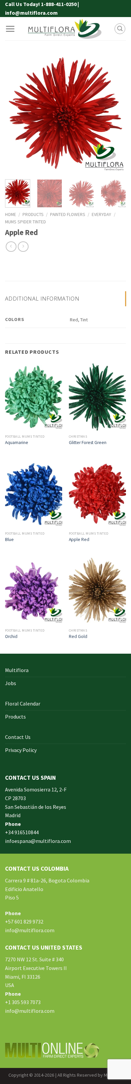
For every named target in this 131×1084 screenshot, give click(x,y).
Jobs (10, 683)
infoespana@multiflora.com (38, 841)
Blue (9, 539)
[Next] (115, 114)
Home (10, 214)
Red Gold (78, 636)
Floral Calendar (22, 703)
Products (33, 214)
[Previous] (16, 114)
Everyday (101, 214)
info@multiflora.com (29, 930)
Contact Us (18, 737)
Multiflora (17, 670)
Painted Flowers (67, 214)
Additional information (42, 298)
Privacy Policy (21, 750)
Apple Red (79, 539)
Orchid (11, 636)
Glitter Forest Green (87, 442)
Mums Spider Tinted (25, 222)
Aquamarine (16, 442)
